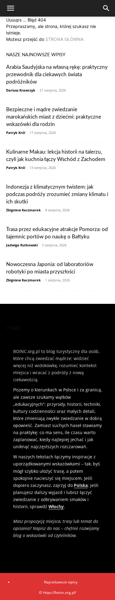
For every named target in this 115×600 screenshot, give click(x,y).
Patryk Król (15, 132)
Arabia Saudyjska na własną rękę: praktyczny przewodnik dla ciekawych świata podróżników (57, 74)
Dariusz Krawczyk (20, 90)
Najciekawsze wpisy (61, 582)
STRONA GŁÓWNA (64, 39)
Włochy (56, 506)
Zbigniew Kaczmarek (23, 210)
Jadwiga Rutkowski (22, 245)
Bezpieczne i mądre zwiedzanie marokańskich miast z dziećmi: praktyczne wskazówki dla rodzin (53, 117)
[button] (10, 8)
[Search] (106, 8)
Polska (81, 485)
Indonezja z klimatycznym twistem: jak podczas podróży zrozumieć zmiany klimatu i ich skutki (57, 194)
